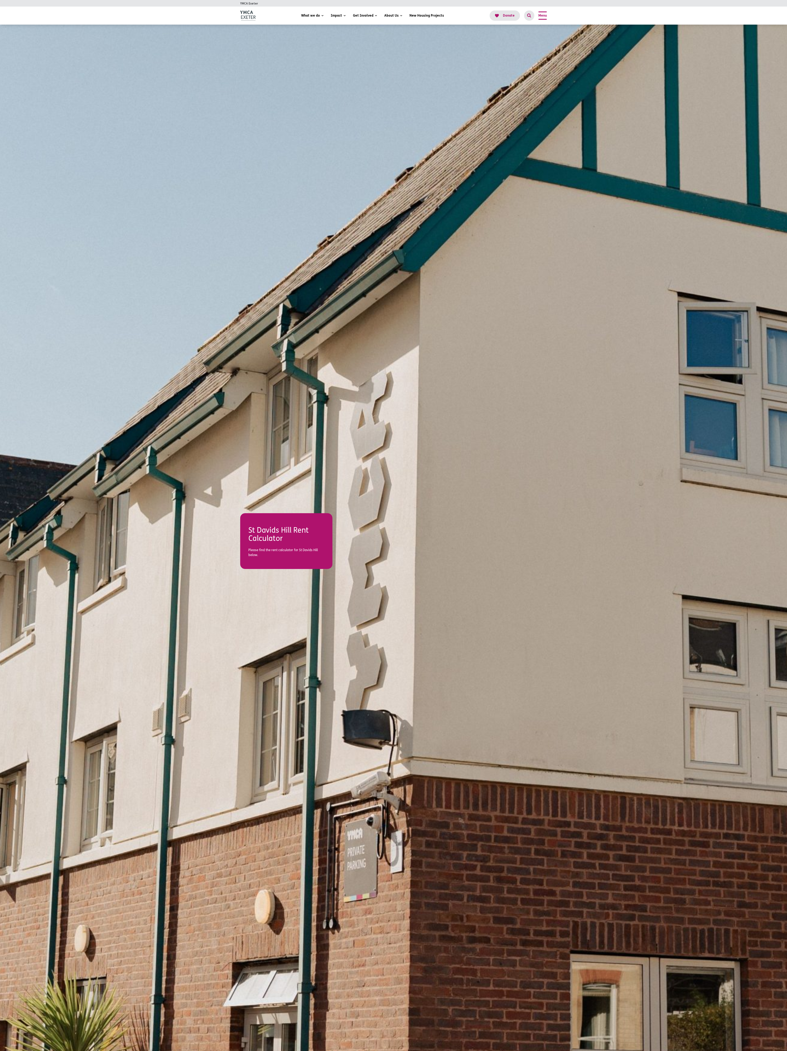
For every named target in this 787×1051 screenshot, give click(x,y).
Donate (509, 15)
